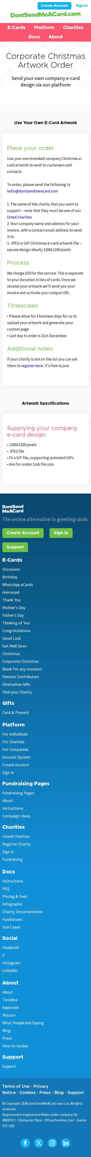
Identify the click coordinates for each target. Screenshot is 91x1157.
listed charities (19, 217)
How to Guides (15, 1045)
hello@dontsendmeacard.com (32, 191)
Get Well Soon (14, 646)
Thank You (11, 600)
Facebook (10, 947)
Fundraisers (12, 919)
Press (7, 1038)
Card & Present (15, 712)
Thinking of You (16, 623)
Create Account (54, 5)
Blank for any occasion (22, 669)
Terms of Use (16, 1086)
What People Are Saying (23, 1022)
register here (32, 365)
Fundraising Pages (18, 793)
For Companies (15, 749)
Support (15, 547)
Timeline (10, 999)
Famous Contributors (20, 676)
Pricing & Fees (14, 896)
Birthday (9, 577)
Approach (10, 1007)
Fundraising (12, 859)
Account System (16, 757)
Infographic (12, 904)
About (7, 800)
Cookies (28, 1093)
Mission (9, 1015)
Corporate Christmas (20, 661)
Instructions (12, 808)
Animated (10, 592)
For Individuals (15, 734)
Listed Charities (16, 836)
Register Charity (16, 844)
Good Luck (11, 638)
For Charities (13, 741)
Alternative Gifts (16, 684)
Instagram (11, 962)
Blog (6, 1030)
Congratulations (16, 630)
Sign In (82, 5)
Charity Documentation (22, 911)
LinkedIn (9, 970)
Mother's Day (13, 607)
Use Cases (11, 927)
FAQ (5, 888)
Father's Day (13, 615)
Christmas (11, 653)
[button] (16, 27)
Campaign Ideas (16, 816)
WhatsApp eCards (17, 584)
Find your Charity (17, 692)
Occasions (11, 569)
